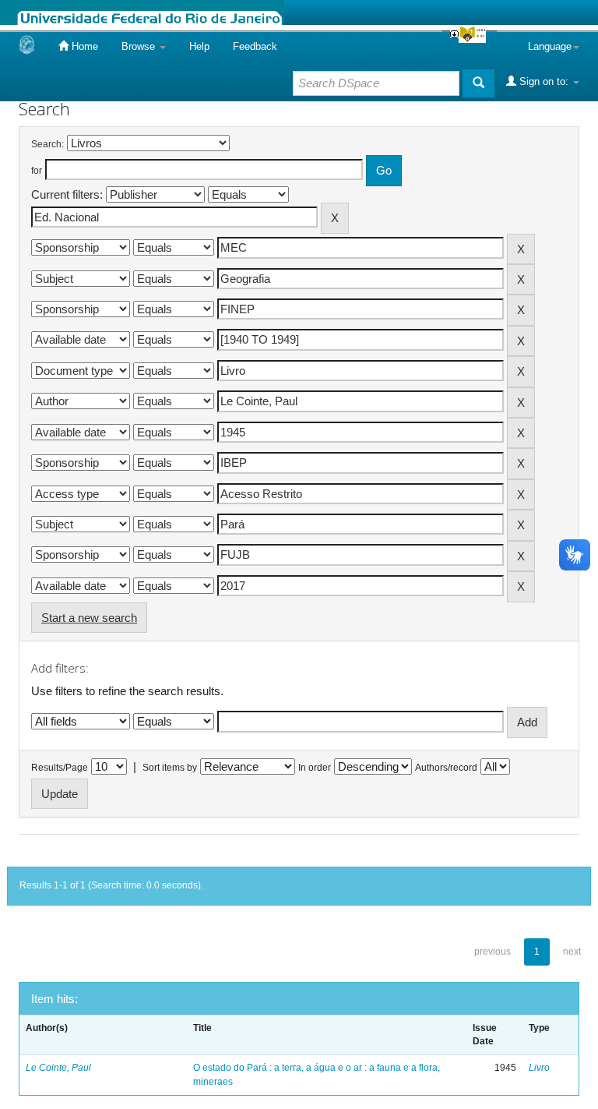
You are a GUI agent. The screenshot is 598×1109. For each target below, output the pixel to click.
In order (314, 767)
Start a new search (89, 617)
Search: (47, 144)
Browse (139, 46)
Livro (539, 1067)
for (36, 170)
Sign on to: (544, 81)
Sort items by (169, 767)
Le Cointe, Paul (58, 1067)
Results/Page (59, 767)
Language (550, 46)
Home (83, 46)
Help (199, 46)
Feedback (255, 46)
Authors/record (446, 767)
